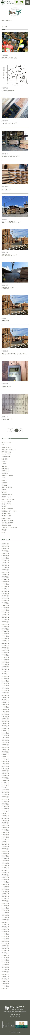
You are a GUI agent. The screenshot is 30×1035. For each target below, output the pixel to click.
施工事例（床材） (6, 518)
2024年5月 (4, 603)
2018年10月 (5, 759)
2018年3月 (4, 775)
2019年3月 (4, 747)
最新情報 (4, 530)
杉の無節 (4, 492)
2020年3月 (4, 718)
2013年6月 (4, 908)
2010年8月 (4, 983)
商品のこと (5, 480)
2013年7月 (4, 905)
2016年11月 (5, 813)
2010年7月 (4, 986)
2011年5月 (4, 962)
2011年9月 (4, 957)
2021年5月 (4, 685)
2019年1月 (4, 752)
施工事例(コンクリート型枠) (9, 511)
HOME (3, 20)
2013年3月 (4, 915)
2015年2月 (4, 863)
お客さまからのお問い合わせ (9, 527)
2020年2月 (4, 721)
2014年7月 (4, 879)
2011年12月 (5, 950)
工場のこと (5, 463)
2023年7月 (4, 624)
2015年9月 (4, 846)
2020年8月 (4, 707)
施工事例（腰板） (6, 513)
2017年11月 (5, 785)
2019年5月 (4, 742)
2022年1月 (4, 666)
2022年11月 (5, 643)
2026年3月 (4, 553)
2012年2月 (4, 945)
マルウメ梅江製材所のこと (9, 449)
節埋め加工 (5, 459)
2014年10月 (5, 872)
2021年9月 (4, 676)
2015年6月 (4, 853)
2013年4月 (4, 912)
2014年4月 (4, 886)
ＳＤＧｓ (4, 478)
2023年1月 (4, 638)
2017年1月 (4, 808)
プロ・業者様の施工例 (7, 523)
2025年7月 (4, 572)
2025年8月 (4, 569)
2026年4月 (4, 551)
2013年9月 (4, 901)
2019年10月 (5, 730)
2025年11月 (5, 562)
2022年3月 (4, 662)
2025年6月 (4, 574)
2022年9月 (4, 648)
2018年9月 (4, 761)
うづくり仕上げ (6, 456)
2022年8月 (4, 650)
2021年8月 (4, 678)
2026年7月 (4, 543)
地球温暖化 (5, 473)
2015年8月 (4, 849)
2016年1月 (4, 837)
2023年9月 (4, 619)
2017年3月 (4, 804)
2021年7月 (4, 681)
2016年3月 (4, 832)
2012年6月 (4, 936)
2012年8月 (4, 931)
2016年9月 (4, 818)
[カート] (21, 2)
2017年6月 (4, 797)
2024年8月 (4, 596)
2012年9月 (4, 929)
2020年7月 (4, 709)
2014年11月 (5, 870)
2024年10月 (5, 591)
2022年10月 (5, 645)
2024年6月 (4, 600)
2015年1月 (4, 865)
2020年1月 (4, 723)
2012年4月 (4, 941)
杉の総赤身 (5, 485)
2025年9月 (4, 567)
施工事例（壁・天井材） (8, 520)
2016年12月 (5, 811)
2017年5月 (4, 799)
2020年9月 (4, 704)
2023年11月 (5, 614)
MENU (27, 2)
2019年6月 (4, 740)
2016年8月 (4, 820)
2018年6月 (4, 768)
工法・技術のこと (6, 452)
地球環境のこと (6, 471)
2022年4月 (4, 659)
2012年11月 (5, 924)
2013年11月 (5, 896)
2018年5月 (4, 770)
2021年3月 (4, 690)
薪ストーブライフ (6, 504)
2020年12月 (5, 697)
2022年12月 (5, 640)
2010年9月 (4, 981)
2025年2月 (4, 584)
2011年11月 (5, 953)
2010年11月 (5, 976)
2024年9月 (4, 593)
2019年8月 (4, 735)
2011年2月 (4, 969)
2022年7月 (4, 652)
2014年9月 (4, 875)
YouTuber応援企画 (6, 447)
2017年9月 (4, 789)
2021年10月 (5, 674)
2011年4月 (4, 964)
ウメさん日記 (5, 468)
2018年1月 (4, 780)
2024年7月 (4, 598)
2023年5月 (4, 629)
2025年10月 (5, 565)
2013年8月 (4, 903)
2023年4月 (4, 631)
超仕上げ (4, 461)
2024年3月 (4, 605)
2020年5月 (4, 714)
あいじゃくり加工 (6, 454)
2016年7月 (4, 823)
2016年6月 (4, 825)
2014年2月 (4, 891)
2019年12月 (5, 726)
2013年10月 (5, 898)
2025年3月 (4, 581)
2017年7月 (4, 794)
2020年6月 (4, 711)
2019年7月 (4, 737)
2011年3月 (4, 967)
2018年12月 (5, 754)
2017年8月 (4, 792)
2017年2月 (4, 806)
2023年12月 (5, 612)
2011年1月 (4, 972)
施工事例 (4, 506)
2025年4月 (4, 579)
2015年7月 (4, 851)
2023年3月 (4, 633)
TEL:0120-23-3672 (8, 1024)
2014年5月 (4, 884)
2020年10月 (5, 702)
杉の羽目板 (5, 482)
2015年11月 (5, 841)
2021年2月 (4, 692)
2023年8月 (4, 622)
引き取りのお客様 (6, 525)
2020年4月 (4, 716)
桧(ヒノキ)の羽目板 (7, 487)
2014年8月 (4, 877)
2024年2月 (4, 607)
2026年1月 (4, 558)
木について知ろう (6, 501)
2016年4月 (4, 830)
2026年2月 (4, 555)
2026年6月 (4, 546)
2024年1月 (4, 610)
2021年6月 (4, 683)
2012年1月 (4, 948)
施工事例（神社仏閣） (7, 508)
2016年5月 (4, 827)
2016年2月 (4, 834)
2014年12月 (5, 867)
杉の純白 (4, 489)
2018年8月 (4, 763)
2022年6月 (4, 655)
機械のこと (5, 466)
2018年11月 (5, 756)
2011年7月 (4, 960)
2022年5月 (4, 657)
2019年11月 (5, 728)
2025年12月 (5, 560)
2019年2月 (4, 749)
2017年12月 (5, 782)
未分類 (3, 532)
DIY (3, 445)
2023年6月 (4, 626)
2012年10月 (5, 927)
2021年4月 (4, 688)
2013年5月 (4, 910)
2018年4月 (4, 773)
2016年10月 (5, 815)
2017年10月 (5, 787)
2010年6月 (4, 988)
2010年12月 (5, 974)
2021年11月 (5, 671)
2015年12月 (5, 839)
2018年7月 (4, 766)
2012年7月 (4, 934)
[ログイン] (17, 2)
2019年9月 (4, 733)
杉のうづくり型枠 (6, 442)
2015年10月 (5, 844)
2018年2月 (4, 778)
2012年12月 (5, 922)
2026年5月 (4, 548)
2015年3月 (4, 860)
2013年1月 (4, 919)
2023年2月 (4, 636)
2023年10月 (5, 617)
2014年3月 (4, 889)
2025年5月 (4, 577)
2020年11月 (5, 700)
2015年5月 (4, 856)
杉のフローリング (6, 497)
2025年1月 (4, 586)
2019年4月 (4, 744)
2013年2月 (4, 917)
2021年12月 (5, 669)
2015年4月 (4, 858)
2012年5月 (4, 938)
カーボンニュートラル (7, 475)
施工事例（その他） (7, 515)
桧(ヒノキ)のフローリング (8, 499)
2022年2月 (4, 664)
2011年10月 (5, 955)
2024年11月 (5, 588)
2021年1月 (4, 695)
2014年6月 (4, 882)
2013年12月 (5, 893)
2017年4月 (4, 801)
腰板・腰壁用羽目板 (7, 494)
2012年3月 (4, 943)
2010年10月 (5, 979)
